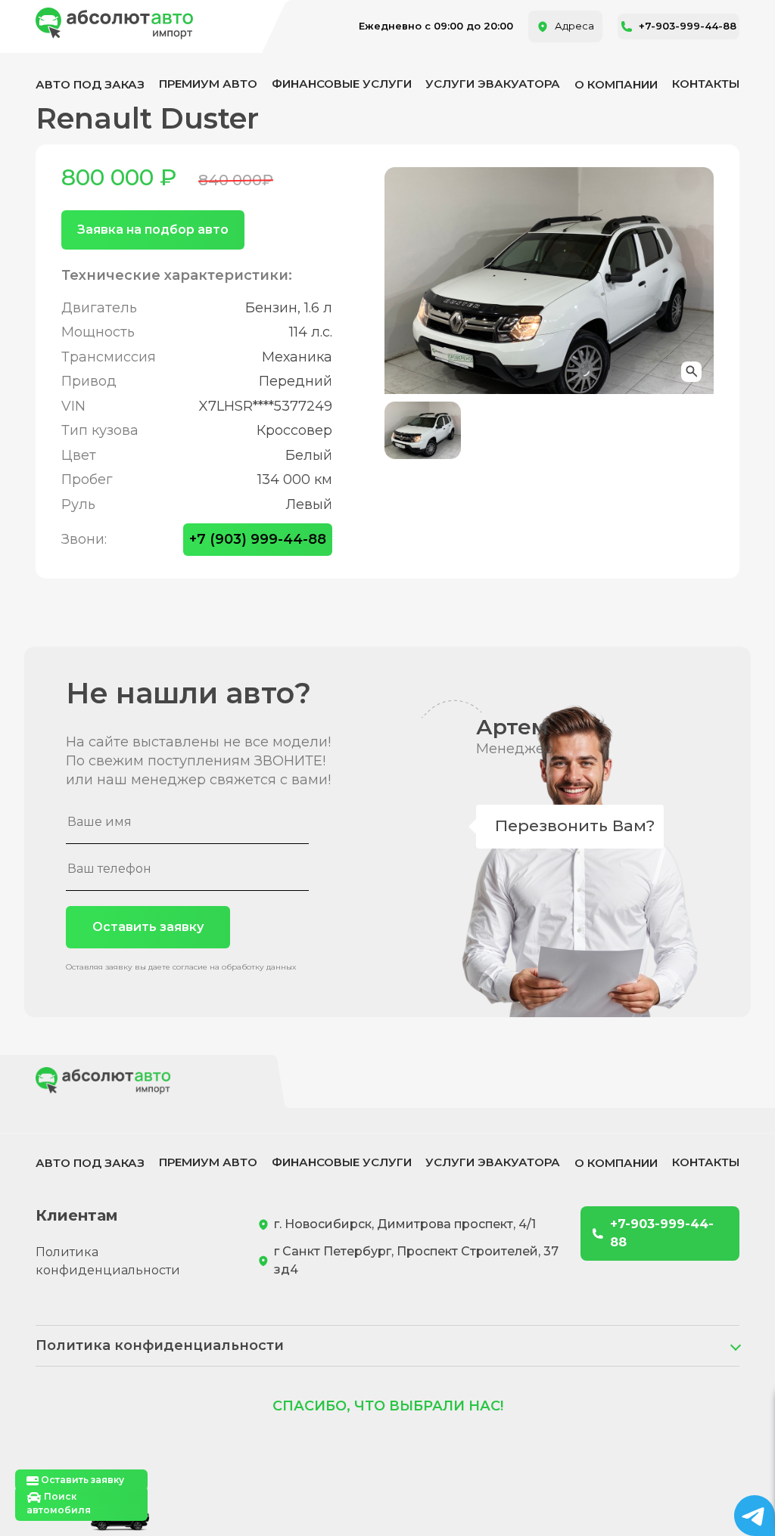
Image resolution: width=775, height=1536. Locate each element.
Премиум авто (208, 83)
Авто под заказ (90, 84)
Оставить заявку (148, 927)
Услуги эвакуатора (492, 83)
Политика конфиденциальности (108, 1261)
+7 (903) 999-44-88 (257, 539)
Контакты (705, 83)
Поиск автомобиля (58, 1503)
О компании (616, 84)
